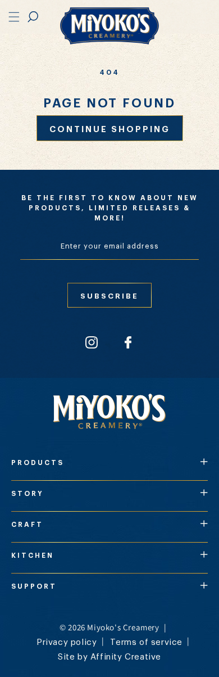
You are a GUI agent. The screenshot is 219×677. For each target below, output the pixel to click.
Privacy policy (66, 641)
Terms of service (146, 641)
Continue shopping (109, 128)
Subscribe (109, 295)
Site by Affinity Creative (109, 655)
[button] (33, 16)
